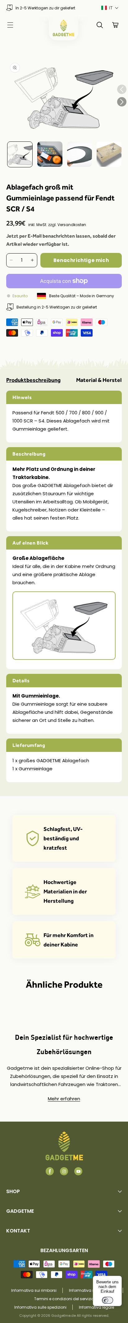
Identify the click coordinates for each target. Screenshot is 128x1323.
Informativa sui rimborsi (34, 1290)
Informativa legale (96, 1307)
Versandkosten (71, 224)
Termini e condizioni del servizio (64, 1298)
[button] (110, 8)
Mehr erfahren (64, 1098)
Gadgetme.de (63, 1315)
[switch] (107, 1300)
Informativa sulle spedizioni (40, 1307)
